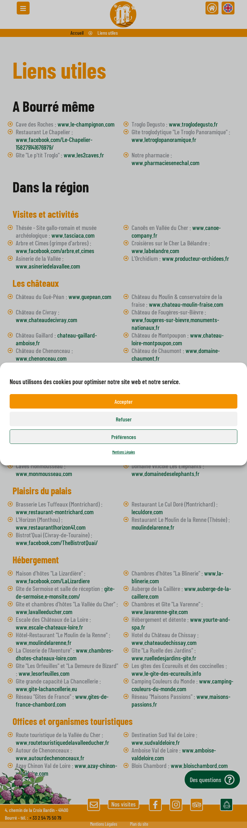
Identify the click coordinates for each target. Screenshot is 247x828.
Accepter (123, 401)
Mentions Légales (123, 452)
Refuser (124, 419)
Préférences (123, 436)
